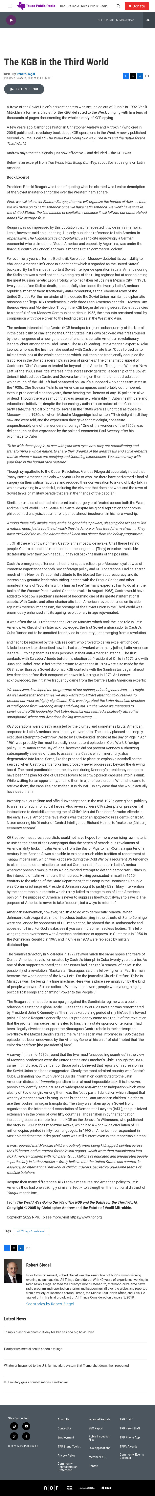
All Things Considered (31, 1231)
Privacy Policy (66, 1455)
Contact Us (65, 1428)
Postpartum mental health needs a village (33, 1349)
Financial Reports (100, 1419)
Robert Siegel (26, 74)
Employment (66, 1437)
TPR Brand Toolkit (69, 1446)
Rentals (93, 1466)
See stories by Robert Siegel (50, 1303)
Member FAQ (97, 1457)
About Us (63, 1419)
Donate (138, 6)
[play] (11, 20)
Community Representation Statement (68, 1467)
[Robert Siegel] (13, 1271)
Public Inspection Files (99, 1438)
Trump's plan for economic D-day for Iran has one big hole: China (49, 1332)
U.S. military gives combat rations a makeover (36, 1382)
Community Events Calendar (132, 1456)
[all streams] (149, 20)
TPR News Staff (130, 1428)
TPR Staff (126, 1419)
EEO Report (96, 1428)
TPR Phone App (130, 1437)
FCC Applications (99, 1448)
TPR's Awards (128, 1446)
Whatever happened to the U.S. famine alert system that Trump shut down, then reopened (66, 1365)
